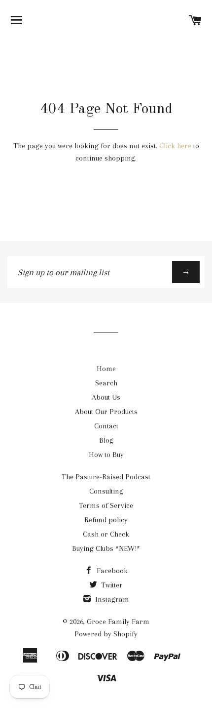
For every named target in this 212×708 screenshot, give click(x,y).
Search (106, 382)
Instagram (111, 599)
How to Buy (106, 454)
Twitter (111, 585)
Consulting (106, 491)
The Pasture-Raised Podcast (106, 476)
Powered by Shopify (106, 633)
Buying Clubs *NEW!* (106, 548)
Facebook (111, 570)
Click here (175, 145)
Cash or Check (106, 534)
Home (106, 368)
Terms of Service (106, 505)
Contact (106, 425)
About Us (106, 397)
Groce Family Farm (118, 621)
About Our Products (106, 411)
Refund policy (106, 519)
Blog (106, 440)
